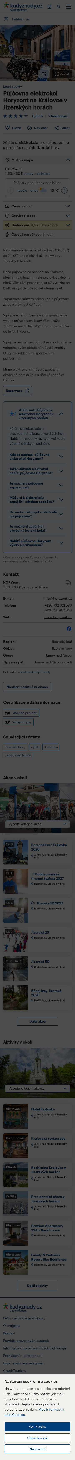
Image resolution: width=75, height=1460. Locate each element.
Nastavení (37, 1449)
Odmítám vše (37, 1438)
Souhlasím (37, 1427)
